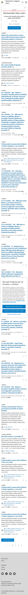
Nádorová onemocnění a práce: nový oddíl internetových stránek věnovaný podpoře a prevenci (13, 37)
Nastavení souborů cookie (7, 585)
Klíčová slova (4, 558)
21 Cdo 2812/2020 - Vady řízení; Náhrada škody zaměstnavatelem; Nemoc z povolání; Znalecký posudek (13, 346)
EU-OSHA (6, 55)
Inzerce (3, 567)
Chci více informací (14, 28)
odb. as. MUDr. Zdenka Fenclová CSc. (13, 158)
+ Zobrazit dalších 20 (8, 540)
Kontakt (3, 569)
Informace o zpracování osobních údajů (11, 583)
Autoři (2, 560)
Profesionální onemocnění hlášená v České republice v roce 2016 (13, 515)
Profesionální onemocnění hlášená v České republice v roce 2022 (13, 145)
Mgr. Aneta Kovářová (9, 83)
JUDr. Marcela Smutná (9, 451)
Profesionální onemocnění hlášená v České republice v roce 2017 (13, 488)
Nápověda (3, 565)
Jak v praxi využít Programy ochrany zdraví (11, 66)
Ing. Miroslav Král (8, 427)
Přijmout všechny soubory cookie (14, 306)
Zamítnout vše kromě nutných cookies (14, 311)
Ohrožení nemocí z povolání (11, 436)
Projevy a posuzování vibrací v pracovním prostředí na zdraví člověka (12, 409)
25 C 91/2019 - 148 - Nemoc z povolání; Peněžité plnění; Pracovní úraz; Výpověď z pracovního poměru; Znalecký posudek (14, 390)
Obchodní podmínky (6, 581)
